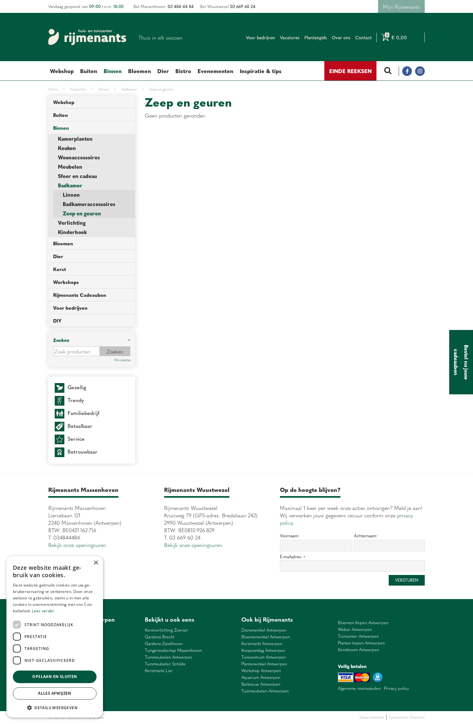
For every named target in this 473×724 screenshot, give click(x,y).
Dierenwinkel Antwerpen (263, 630)
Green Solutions (371, 717)
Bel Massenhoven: (164, 6)
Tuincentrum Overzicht (407, 717)
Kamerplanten (75, 138)
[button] (55, 707)
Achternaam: (365, 536)
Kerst (59, 269)
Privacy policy (396, 688)
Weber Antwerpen (355, 629)
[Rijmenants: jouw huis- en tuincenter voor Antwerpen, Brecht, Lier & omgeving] (87, 37)
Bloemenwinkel (116, 717)
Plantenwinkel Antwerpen (264, 664)
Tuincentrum (161, 717)
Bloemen (63, 243)
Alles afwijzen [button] (54, 693)
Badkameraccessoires (89, 204)
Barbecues (202, 717)
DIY (57, 320)
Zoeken (61, 340)
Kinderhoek (72, 232)
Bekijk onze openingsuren (77, 544)
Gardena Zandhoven (163, 643)
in (420, 71)
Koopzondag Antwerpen (263, 650)
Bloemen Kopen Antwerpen (363, 622)
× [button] (95, 562)
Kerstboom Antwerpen (358, 650)
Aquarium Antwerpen (260, 677)
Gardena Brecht (159, 637)
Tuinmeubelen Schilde (165, 664)
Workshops (66, 281)
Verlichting (72, 222)
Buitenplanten (139, 717)
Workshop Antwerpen (261, 670)
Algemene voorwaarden (359, 688)
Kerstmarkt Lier (159, 670)
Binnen (61, 127)
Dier (58, 256)
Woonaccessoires (79, 157)
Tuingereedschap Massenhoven (173, 650)
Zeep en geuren (82, 213)
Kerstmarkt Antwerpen (261, 643)
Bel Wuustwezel (227, 6)
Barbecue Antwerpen (260, 684)
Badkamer (70, 185)
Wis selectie (122, 360)
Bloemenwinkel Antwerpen (265, 637)
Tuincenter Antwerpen (358, 636)
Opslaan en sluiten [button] (54, 676)
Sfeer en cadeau (77, 176)
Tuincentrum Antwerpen (263, 657)
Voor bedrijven (70, 307)
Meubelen (70, 166)
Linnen (71, 194)
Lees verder (43, 611)
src (388, 71)
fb (407, 71)
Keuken (67, 148)
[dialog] (54, 637)
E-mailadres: (292, 557)
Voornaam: (289, 536)
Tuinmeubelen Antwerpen (168, 657)
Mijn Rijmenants (401, 6)
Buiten (60, 114)
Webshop (63, 102)
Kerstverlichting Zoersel (166, 630)
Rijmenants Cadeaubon (79, 294)
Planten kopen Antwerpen (361, 643)
